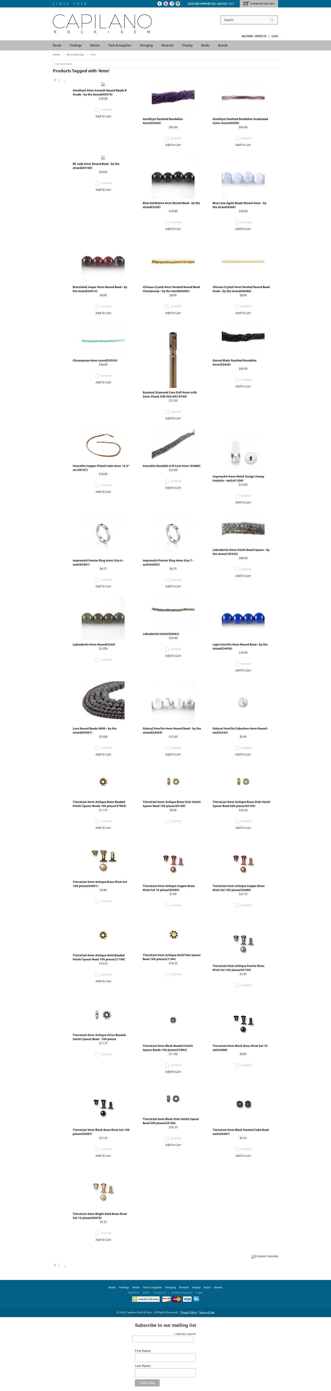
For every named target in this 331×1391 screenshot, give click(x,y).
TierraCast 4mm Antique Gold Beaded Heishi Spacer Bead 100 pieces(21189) (99, 957)
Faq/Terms (247, 36)
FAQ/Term (134, 1292)
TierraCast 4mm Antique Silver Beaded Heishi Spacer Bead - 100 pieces (99, 1037)
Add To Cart (103, 116)
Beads (57, 45)
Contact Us (261, 36)
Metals (95, 45)
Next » (65, 82)
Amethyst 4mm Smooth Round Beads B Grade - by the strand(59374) (100, 92)
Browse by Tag (75, 54)
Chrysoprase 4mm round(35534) (95, 360)
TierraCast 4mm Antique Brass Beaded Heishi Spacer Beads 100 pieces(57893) (99, 804)
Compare (106, 109)
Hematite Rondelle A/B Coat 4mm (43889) (171, 466)
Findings (76, 45)
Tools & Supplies (119, 45)
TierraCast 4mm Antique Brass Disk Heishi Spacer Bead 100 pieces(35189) (172, 804)
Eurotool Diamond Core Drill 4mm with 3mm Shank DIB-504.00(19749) (170, 394)
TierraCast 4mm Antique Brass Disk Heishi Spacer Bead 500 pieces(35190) (241, 804)
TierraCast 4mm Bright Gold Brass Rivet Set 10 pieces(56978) (100, 1216)
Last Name (142, 1366)
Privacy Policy (188, 1312)
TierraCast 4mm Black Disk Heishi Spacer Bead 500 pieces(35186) (171, 1121)
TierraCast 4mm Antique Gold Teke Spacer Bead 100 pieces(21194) (172, 957)
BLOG (146, 1292)
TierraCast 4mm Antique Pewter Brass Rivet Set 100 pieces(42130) (238, 968)
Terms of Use (207, 1312)
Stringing (146, 45)
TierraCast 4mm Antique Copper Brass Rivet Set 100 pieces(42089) (239, 888)
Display (187, 45)
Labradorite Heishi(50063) (161, 634)
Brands (223, 45)
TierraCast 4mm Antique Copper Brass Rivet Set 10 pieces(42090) (169, 888)
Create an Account (181, 1292)
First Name (143, 1350)
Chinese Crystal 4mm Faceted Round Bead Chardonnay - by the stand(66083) (171, 289)
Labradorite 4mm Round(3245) (94, 644)
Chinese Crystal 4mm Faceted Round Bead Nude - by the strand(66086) (241, 289)
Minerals (167, 45)
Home (56, 54)
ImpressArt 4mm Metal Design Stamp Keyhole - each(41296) (238, 478)
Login (275, 36)
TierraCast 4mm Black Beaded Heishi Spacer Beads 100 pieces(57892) (168, 1048)
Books (205, 45)
